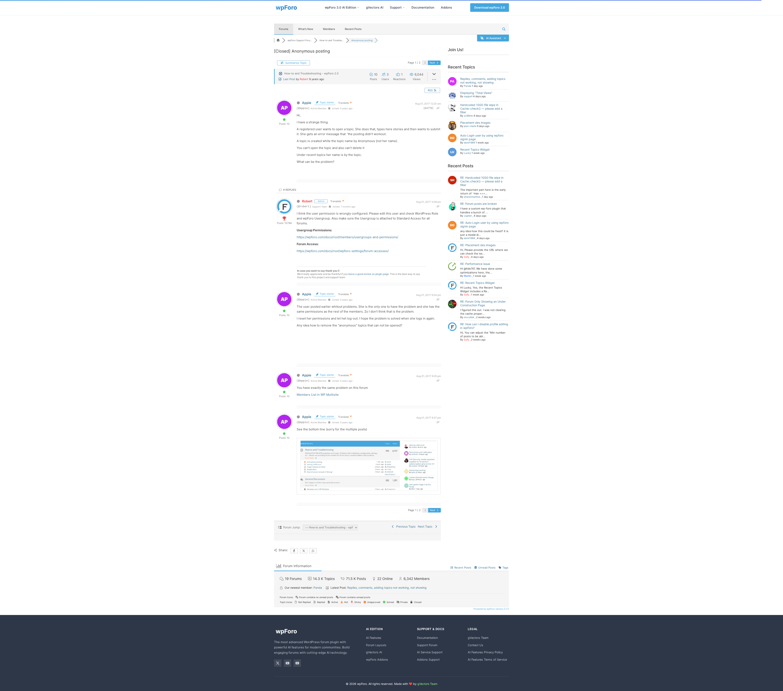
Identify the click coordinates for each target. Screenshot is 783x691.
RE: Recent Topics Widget (477, 282)
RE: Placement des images (477, 245)
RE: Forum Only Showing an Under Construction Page (483, 303)
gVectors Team (478, 637)
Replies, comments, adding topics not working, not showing (482, 80)
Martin (467, 275)
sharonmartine (472, 196)
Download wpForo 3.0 (489, 7)
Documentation (422, 7)
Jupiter (468, 215)
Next (433, 62)
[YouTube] (287, 663)
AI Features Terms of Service (487, 659)
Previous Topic (405, 526)
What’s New (305, 29)
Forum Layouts (376, 645)
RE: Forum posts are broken (478, 203)
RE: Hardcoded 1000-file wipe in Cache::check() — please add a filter (481, 181)
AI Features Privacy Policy (485, 652)
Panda (467, 85)
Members (329, 29)
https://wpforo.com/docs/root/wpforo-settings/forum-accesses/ (343, 251)
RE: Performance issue (475, 264)
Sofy (466, 256)
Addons (446, 7)
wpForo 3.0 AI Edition (340, 7)
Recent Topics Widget (475, 149)
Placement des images (475, 122)
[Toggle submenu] (358, 7)
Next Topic (426, 526)
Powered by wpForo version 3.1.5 (491, 608)
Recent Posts (353, 29)
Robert (304, 79)
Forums (283, 29)
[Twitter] (277, 663)
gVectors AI (374, 7)
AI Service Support (429, 652)
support (468, 96)
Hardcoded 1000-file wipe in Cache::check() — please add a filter (481, 108)
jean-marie (470, 126)
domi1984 (469, 142)
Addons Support (428, 659)
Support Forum (427, 645)
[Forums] (278, 40)
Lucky (467, 152)
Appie (306, 103)
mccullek (469, 317)
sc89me (468, 115)
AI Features (373, 637)
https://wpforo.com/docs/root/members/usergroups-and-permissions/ (347, 237)
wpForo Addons (377, 659)
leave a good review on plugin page (368, 274)
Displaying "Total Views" (476, 93)
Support (396, 7)
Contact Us (475, 645)
